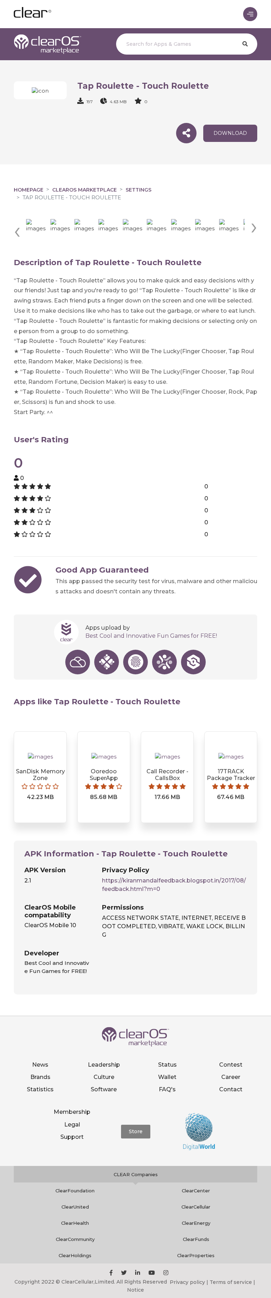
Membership (72, 1112)
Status (167, 1064)
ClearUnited (75, 1207)
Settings (138, 190)
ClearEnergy (196, 1223)
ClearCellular (195, 1207)
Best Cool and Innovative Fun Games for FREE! (151, 635)
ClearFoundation (75, 1190)
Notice (135, 1290)
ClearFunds (196, 1239)
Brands (40, 1077)
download (230, 133)
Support (72, 1137)
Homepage (28, 190)
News (40, 1064)
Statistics (40, 1089)
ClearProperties (196, 1255)
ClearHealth (75, 1223)
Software (104, 1089)
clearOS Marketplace (84, 190)
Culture (104, 1077)
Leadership (104, 1064)
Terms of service (231, 1282)
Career (230, 1077)
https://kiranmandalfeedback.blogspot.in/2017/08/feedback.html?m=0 (174, 884)
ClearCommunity (75, 1239)
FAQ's (167, 1089)
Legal (72, 1124)
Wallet (167, 1077)
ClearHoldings (75, 1255)
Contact (230, 1089)
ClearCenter (196, 1190)
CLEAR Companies (136, 1174)
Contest (230, 1064)
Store (136, 1131)
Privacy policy (187, 1282)
